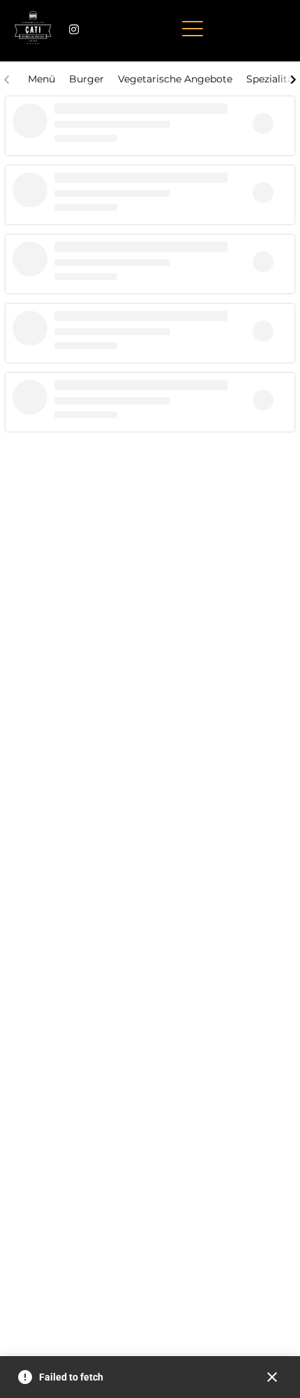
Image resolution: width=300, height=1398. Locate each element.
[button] (192, 29)
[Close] (272, 1377)
